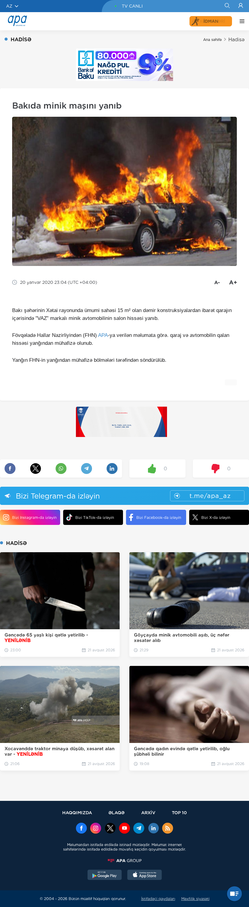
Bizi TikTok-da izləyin (94, 517)
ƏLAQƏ (116, 812)
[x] (110, 829)
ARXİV (148, 812)
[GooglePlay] (104, 875)
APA (103, 335)
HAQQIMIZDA (77, 812)
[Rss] (167, 829)
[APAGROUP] (124, 860)
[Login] (240, 6)
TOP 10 (179, 812)
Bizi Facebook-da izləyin (158, 517)
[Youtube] (124, 829)
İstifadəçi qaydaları (158, 898)
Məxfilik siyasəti (195, 898)
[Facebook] (81, 829)
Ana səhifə (212, 39)
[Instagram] (95, 829)
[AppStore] (144, 875)
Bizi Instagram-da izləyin (34, 517)
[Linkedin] (153, 829)
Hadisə (236, 39)
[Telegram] (138, 829)
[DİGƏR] (240, 21)
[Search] (227, 6)
